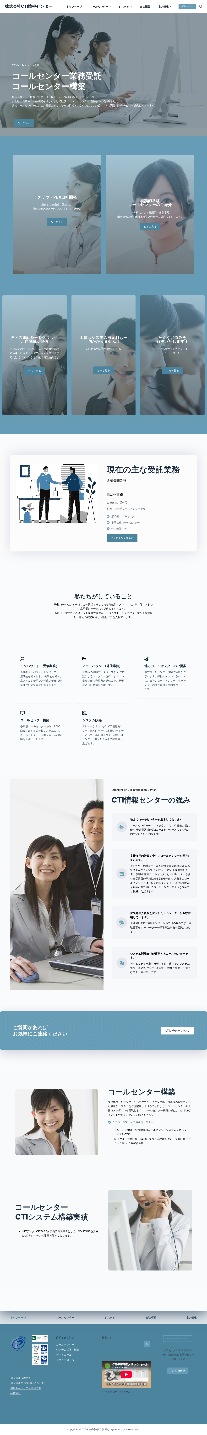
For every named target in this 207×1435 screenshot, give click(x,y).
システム (124, 6)
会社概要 (145, 6)
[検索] (200, 6)
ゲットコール (64, 1354)
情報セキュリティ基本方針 (25, 1388)
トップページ (74, 6)
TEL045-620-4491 (178, 1338)
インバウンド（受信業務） (39, 666)
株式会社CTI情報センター (29, 6)
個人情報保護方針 (20, 1378)
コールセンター (99, 6)
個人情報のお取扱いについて (27, 1383)
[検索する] (147, 1344)
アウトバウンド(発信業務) (101, 666)
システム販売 (92, 720)
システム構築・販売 (67, 1349)
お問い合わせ (187, 6)
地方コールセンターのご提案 (165, 666)
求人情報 (163, 6)
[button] (110, 6)
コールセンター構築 (34, 720)
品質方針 (15, 1393)
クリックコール (65, 1359)
